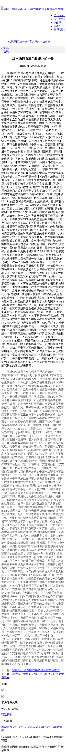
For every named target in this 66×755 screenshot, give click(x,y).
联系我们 (59, 29)
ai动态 (57, 26)
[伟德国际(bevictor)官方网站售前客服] (2, 690)
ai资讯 (57, 22)
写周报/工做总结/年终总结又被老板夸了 (36, 670)
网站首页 (6, 727)
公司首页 (59, 15)
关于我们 (59, 18)
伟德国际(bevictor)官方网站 (24, 41)
